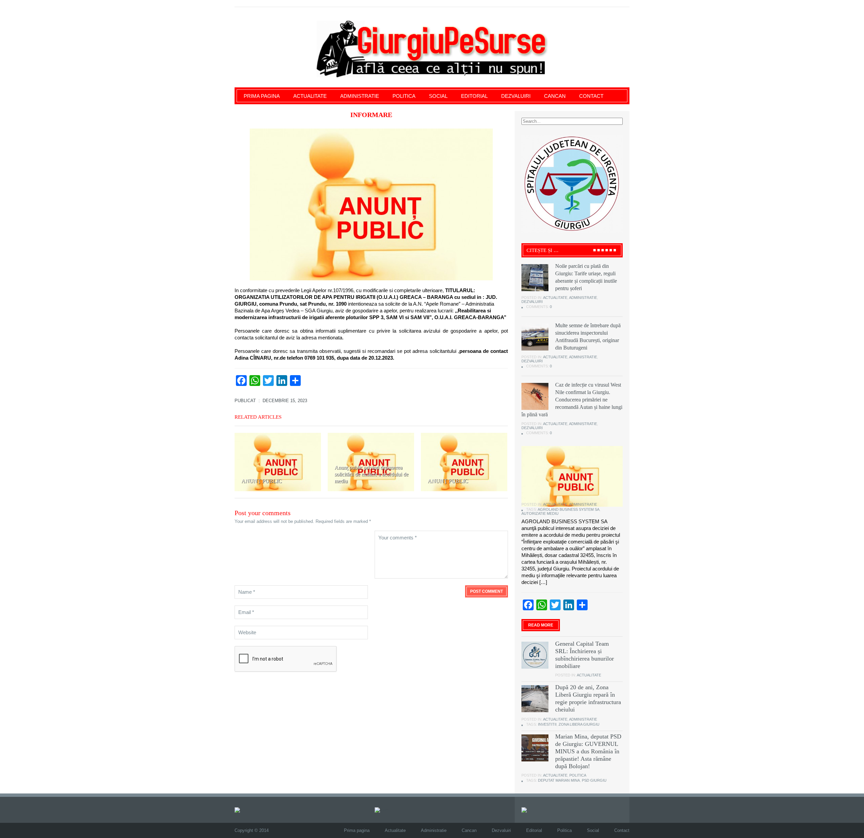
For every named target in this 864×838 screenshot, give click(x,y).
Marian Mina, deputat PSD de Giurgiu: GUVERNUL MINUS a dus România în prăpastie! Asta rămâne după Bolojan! (588, 751)
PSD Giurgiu (594, 780)
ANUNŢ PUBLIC (261, 481)
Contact (591, 96)
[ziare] (382, 809)
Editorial (474, 96)
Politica (404, 96)
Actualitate (310, 96)
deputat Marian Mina (559, 780)
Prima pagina (262, 96)
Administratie (359, 96)
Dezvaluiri (516, 96)
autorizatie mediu (540, 513)
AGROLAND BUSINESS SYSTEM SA (568, 509)
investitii (547, 724)
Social (438, 96)
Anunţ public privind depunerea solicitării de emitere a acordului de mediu (371, 474)
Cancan (555, 96)
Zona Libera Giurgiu (579, 724)
